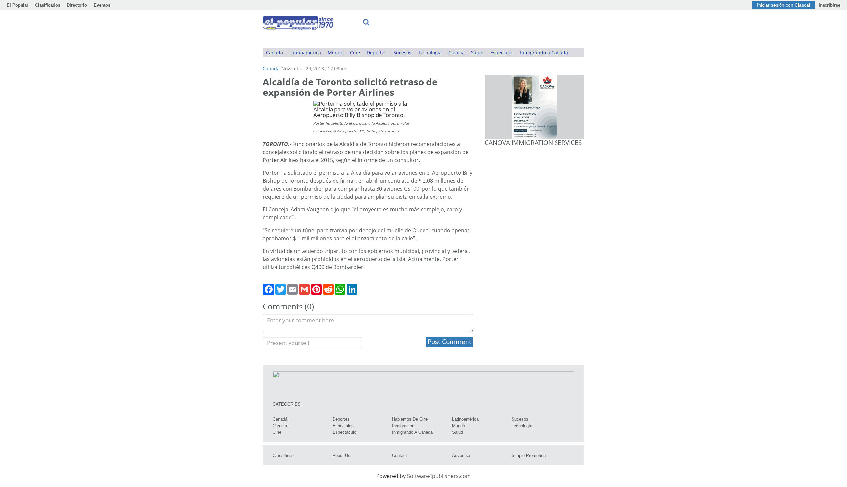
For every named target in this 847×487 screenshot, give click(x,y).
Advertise (461, 455)
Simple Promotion (529, 455)
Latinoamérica (305, 52)
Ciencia (456, 52)
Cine (355, 52)
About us (341, 455)
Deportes (377, 52)
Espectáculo (344, 432)
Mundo (335, 52)
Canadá (274, 52)
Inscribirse (829, 5)
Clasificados (47, 5)
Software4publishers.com (439, 476)
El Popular (17, 5)
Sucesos (402, 52)
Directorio (77, 5)
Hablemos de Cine (410, 419)
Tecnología (430, 52)
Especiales (501, 52)
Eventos (102, 5)
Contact (399, 455)
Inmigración (403, 425)
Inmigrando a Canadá (544, 52)
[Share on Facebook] (269, 289)
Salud (477, 52)
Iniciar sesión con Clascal (783, 5)
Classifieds (283, 455)
